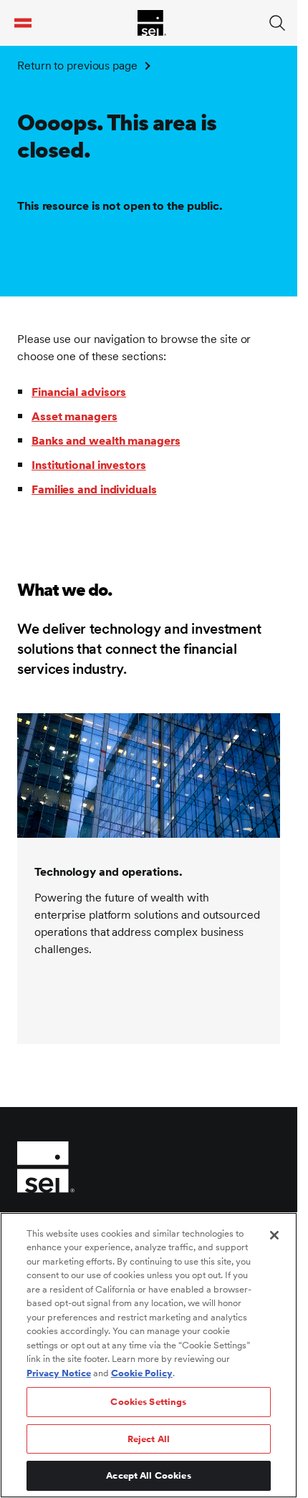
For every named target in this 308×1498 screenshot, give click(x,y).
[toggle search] (277, 23)
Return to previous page (77, 65)
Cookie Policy (142, 1373)
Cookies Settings (148, 1401)
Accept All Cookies (148, 1475)
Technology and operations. (108, 872)
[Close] (274, 1235)
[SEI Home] (152, 23)
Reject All (148, 1439)
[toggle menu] (22, 22)
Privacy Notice (59, 1373)
